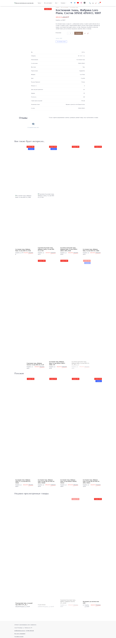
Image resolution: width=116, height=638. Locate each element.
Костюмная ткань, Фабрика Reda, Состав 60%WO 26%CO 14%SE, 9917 (57, 363)
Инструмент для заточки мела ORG (91, 602)
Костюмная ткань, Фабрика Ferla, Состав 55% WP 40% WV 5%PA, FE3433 (46, 481)
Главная (57, 7)
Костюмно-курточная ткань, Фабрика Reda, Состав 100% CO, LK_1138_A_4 (80, 363)
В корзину (78, 33)
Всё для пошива (48, 3)
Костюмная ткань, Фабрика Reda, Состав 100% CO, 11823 (23, 250)
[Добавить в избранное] (85, 33)
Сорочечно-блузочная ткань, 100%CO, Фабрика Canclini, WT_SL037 (68, 601)
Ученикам (63, 3)
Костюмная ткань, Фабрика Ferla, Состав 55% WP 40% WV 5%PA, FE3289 (91, 481)
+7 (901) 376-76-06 (30, 630)
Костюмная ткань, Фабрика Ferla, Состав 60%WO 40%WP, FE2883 (68, 481)
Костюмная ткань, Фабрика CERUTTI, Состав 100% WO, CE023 (23, 481)
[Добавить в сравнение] (88, 33)
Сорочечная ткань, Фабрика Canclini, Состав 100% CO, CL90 (35, 364)
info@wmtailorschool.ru (19, 630)
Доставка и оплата (18, 636)
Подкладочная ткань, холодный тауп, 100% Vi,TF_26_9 (23, 603)
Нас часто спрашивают (19, 633)
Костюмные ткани (74, 7)
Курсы (39, 3)
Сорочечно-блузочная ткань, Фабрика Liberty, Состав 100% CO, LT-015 (46, 249)
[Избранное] (93, 3)
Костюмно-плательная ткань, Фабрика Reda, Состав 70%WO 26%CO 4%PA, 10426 (68, 249)
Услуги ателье (41, 604)
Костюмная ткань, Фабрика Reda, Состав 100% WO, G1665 (91, 250)
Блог (56, 3)
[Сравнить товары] (95, 3)
